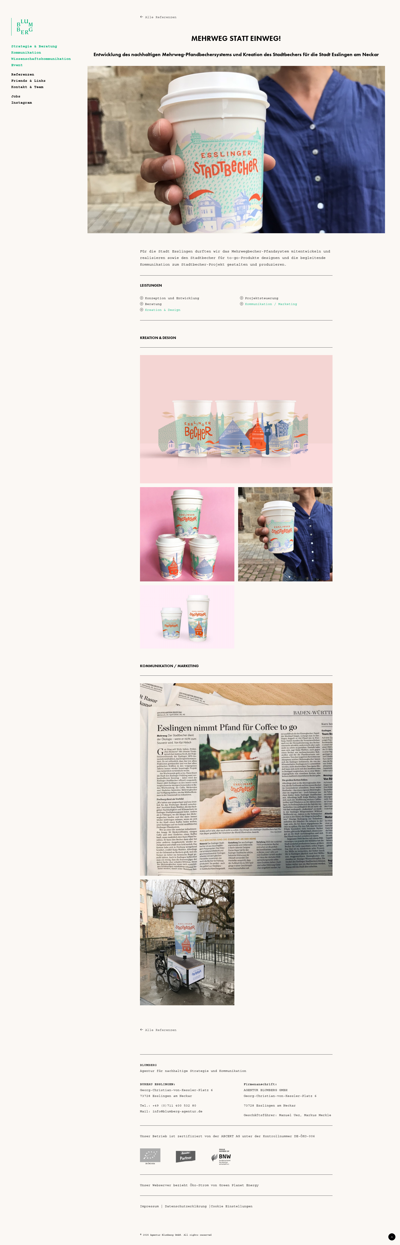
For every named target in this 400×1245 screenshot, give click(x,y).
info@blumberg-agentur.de (177, 1111)
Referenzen (22, 74)
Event (17, 65)
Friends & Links (28, 81)
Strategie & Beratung (34, 46)
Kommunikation (26, 52)
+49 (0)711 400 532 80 (174, 1105)
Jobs (15, 96)
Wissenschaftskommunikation (41, 59)
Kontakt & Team (27, 87)
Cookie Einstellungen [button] (231, 1206)
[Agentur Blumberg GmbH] (22, 35)
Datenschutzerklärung (186, 1206)
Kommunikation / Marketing (271, 304)
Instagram (21, 103)
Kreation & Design (162, 310)
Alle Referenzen (160, 17)
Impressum (149, 1206)
